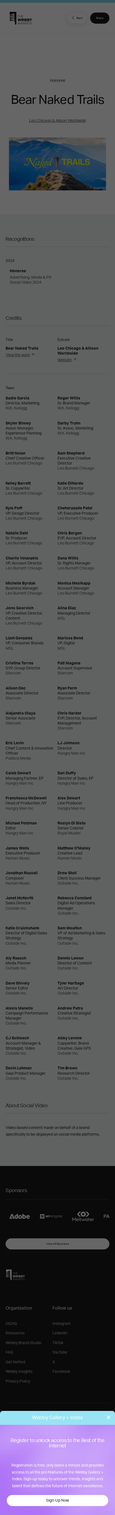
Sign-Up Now (57, 1500)
